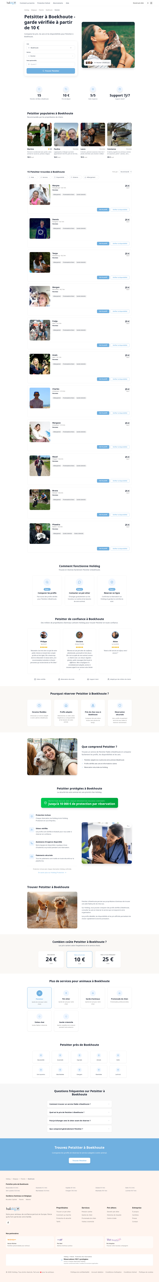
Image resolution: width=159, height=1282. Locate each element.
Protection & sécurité (63, 1218)
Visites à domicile (88, 1221)
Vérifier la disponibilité (120, 209)
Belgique (34, 10)
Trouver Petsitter (52, 71)
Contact (135, 1221)
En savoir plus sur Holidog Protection (51, 873)
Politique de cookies (146, 1272)
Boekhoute (49, 10)
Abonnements (58, 3)
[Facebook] (8, 1222)
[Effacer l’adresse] (70, 47)
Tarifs (58, 1221)
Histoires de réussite (114, 1215)
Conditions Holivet (130, 1272)
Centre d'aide (111, 1218)
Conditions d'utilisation (114, 1272)
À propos (135, 1212)
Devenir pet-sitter (138, 3)
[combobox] (52, 48)
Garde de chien (87, 1215)
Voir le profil (103, 209)
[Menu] (149, 3)
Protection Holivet (43, 3)
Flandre (41, 10)
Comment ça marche (27, 3)
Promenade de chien (89, 1218)
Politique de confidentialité (80, 1272)
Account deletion (97, 1272)
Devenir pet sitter (113, 1212)
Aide (67, 3)
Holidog (26, 10)
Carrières (135, 1215)
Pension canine (87, 1212)
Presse (134, 1218)
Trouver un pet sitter (63, 1212)
